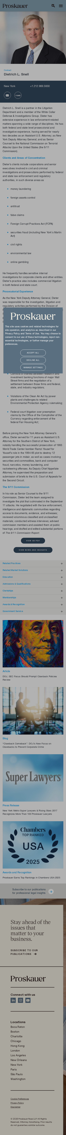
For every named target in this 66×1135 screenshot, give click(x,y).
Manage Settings (33, 368)
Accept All (33, 353)
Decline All (33, 360)
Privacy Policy (12, 334)
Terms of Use (32, 334)
